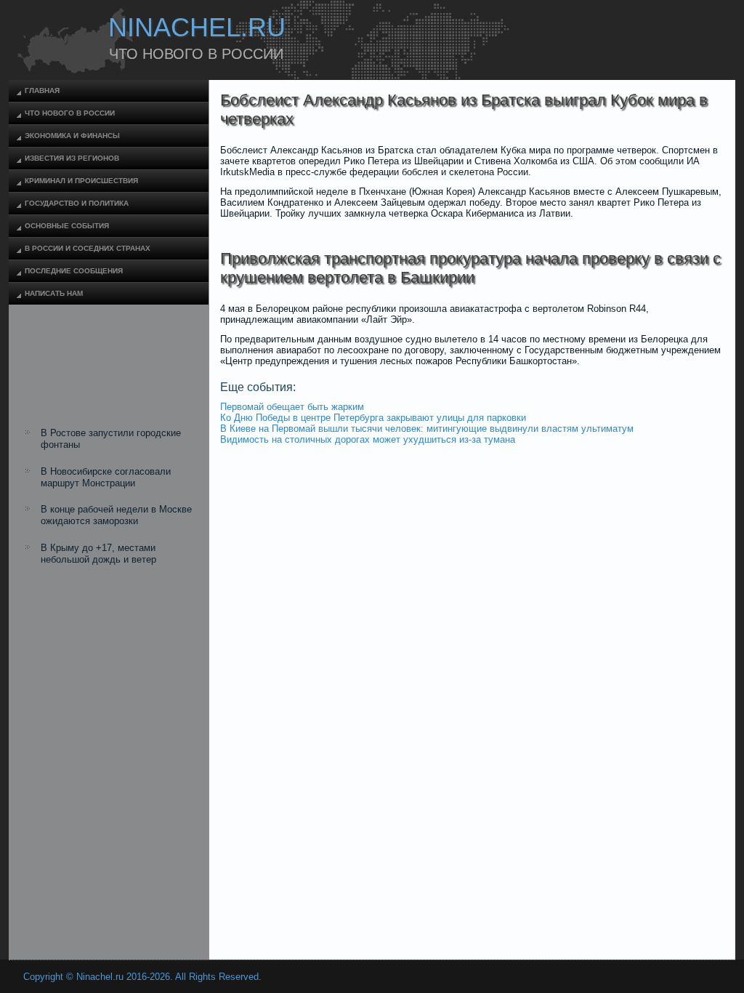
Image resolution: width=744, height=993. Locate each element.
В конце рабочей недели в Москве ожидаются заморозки (116, 515)
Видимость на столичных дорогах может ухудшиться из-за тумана (367, 439)
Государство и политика (77, 203)
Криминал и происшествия (81, 181)
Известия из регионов (72, 158)
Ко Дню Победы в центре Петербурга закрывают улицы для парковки (373, 417)
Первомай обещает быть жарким (292, 406)
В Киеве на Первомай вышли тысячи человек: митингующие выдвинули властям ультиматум (427, 428)
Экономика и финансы (72, 136)
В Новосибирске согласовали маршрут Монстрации (106, 477)
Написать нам (54, 293)
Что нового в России (70, 113)
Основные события (67, 226)
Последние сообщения (74, 271)
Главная (42, 91)
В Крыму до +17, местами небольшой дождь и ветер (98, 553)
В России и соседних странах (87, 248)
